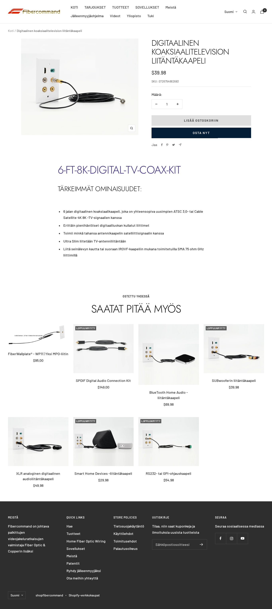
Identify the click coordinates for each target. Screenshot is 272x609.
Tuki (150, 16)
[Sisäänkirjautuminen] (253, 11)
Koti (11, 31)
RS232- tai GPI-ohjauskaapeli (168, 473)
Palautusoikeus (125, 548)
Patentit (73, 563)
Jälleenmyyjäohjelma (87, 16)
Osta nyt (201, 133)
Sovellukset (76, 548)
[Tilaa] (201, 544)
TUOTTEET (120, 7)
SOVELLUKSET (147, 7)
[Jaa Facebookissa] (162, 144)
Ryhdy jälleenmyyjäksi (84, 570)
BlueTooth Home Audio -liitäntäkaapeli (168, 395)
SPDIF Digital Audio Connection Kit (103, 380)
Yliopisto (134, 16)
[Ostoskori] (262, 12)
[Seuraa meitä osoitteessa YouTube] (242, 538)
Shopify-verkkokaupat (84, 595)
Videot (115, 16)
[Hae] (245, 11)
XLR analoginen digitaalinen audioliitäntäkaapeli (38, 476)
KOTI (74, 7)
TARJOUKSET (95, 7)
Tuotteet (73, 533)
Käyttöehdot (123, 533)
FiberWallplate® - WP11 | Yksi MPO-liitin (38, 354)
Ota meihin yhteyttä (82, 578)
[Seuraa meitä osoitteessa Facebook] (220, 538)
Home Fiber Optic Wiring (86, 541)
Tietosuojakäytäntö (128, 526)
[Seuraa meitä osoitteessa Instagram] (231, 538)
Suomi (229, 12)
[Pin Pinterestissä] (167, 144)
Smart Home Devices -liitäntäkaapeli (103, 473)
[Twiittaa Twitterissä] (173, 144)
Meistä (170, 7)
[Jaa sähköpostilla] (180, 144)
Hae (70, 526)
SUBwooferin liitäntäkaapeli (234, 380)
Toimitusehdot (125, 541)
